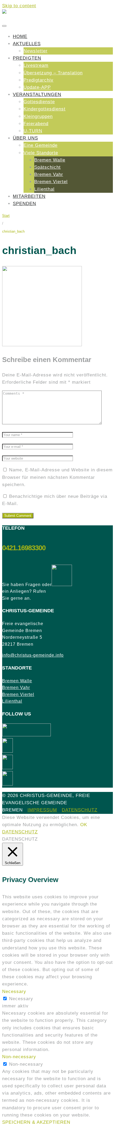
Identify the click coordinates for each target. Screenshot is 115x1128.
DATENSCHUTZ (79, 810)
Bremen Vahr (48, 174)
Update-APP (37, 87)
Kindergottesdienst (45, 108)
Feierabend (36, 123)
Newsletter (36, 50)
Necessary (21, 998)
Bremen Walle (49, 160)
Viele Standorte (41, 152)
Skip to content (19, 5)
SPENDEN (24, 203)
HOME (20, 36)
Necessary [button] (14, 991)
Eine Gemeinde (40, 145)
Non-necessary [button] (19, 1056)
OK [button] (83, 824)
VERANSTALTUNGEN (37, 94)
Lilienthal (44, 189)
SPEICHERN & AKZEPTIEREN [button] (36, 1122)
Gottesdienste (39, 101)
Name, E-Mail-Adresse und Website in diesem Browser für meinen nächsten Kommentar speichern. (57, 477)
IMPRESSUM (42, 810)
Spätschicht (47, 167)
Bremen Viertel (51, 181)
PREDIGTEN (27, 58)
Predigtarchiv (38, 80)
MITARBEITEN (29, 196)
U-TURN (33, 130)
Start (6, 216)
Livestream (36, 65)
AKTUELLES (27, 43)
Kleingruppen (38, 116)
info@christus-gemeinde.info (33, 655)
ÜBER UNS (25, 138)
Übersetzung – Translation (53, 72)
